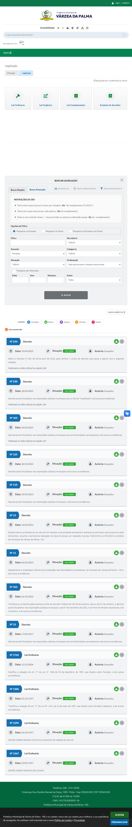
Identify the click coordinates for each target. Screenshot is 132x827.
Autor (70, 275)
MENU (6, 53)
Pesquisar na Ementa (26, 231)
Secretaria (72, 238)
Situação (15, 260)
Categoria (71, 249)
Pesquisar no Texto (54, 231)
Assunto (15, 249)
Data (14, 275)
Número (52, 275)
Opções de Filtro (19, 226)
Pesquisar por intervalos (28, 270)
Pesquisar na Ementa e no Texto (88, 231)
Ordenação (72, 260)
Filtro (13, 238)
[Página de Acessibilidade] (87, 28)
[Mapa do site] (82, 28)
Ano (32, 275)
